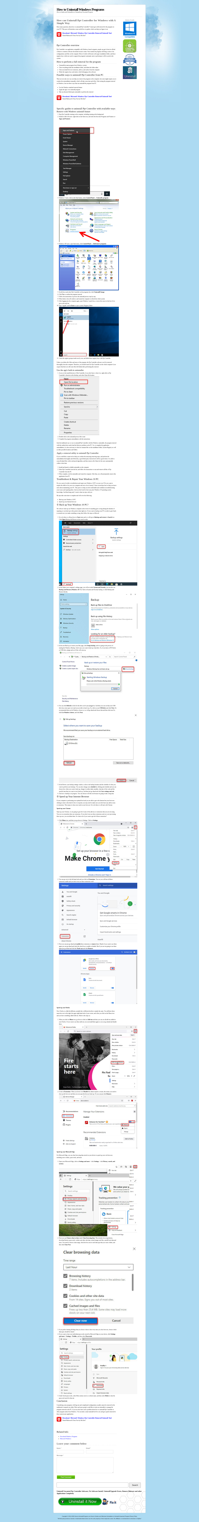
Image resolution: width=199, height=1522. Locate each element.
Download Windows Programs (68, 1436)
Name (59, 1448)
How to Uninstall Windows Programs (80, 10)
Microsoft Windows (65, 1439)
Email (88, 1448)
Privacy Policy (133, 1516)
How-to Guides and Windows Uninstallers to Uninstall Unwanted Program (110, 1516)
